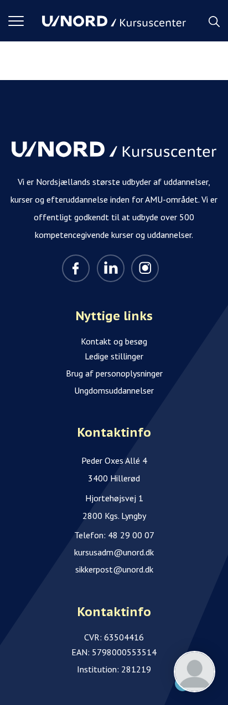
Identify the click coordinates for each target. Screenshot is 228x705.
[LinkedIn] (111, 268)
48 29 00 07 (131, 534)
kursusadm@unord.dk (114, 552)
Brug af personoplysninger (114, 373)
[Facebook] (76, 268)
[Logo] (114, 20)
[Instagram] (145, 268)
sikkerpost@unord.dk (114, 569)
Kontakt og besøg (114, 341)
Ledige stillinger (114, 356)
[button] (25, 21)
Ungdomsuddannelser (114, 390)
